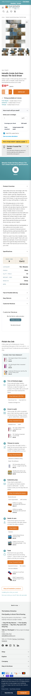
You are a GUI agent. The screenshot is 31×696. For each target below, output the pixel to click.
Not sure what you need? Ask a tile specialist (14, 595)
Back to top (14, 605)
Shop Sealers (13, 528)
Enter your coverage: (9, 114)
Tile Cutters (22, 566)
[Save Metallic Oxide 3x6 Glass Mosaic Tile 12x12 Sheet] (26, 22)
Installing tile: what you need (10, 592)
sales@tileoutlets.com (8, 636)
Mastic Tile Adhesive (13, 461)
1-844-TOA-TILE (7, 634)
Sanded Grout (12, 424)
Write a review (15, 320)
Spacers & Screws (12, 566)
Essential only (9, 693)
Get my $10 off (15, 362)
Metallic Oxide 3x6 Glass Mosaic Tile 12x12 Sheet (16, 17)
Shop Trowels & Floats (15, 562)
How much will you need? (11, 110)
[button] (15, 11)
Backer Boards (12, 497)
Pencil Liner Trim (12, 400)
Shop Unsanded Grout (15, 420)
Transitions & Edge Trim (14, 402)
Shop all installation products (12, 588)
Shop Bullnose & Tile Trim (16, 396)
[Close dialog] (28, 332)
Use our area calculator (10, 136)
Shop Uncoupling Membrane (17, 493)
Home (3, 17)
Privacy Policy (5, 688)
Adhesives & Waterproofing (15, 458)
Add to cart (21, 92)
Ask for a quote (20, 141)
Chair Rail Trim (22, 400)
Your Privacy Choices (15, 688)
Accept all (23, 693)
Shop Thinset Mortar (15, 455)
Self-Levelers (23, 499)
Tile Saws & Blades (13, 568)
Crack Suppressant (13, 499)
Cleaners (10, 532)
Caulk (19, 424)
